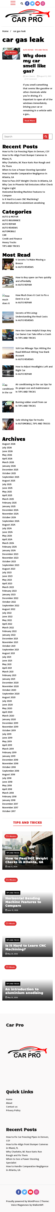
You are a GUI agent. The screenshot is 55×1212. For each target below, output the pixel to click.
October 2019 (9, 730)
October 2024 (9, 517)
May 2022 (7, 620)
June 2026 (7, 451)
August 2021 (8, 653)
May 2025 (7, 491)
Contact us (12, 1106)
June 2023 (7, 576)
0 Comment (32, 79)
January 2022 (8, 634)
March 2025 (8, 498)
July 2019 (6, 733)
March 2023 (8, 587)
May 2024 (7, 535)
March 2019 (8, 748)
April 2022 (7, 623)
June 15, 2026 (12, 910)
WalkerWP (38, 1204)
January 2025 (9, 506)
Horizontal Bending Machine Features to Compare (23, 901)
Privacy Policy (13, 1110)
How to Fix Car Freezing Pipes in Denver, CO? (25, 151)
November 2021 (10, 642)
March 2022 (8, 627)
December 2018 (10, 759)
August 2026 (8, 443)
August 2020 (8, 697)
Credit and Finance (12, 238)
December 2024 (10, 509)
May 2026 (7, 454)
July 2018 (6, 778)
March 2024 (8, 542)
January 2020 (9, 719)
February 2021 (9, 675)
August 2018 (8, 774)
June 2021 (7, 660)
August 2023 (8, 568)
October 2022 (9, 601)
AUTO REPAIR (28, 50)
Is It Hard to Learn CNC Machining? (20, 199)
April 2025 (7, 495)
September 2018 (10, 770)
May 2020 (7, 708)
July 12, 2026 (12, 866)
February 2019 (9, 752)
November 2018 (10, 763)
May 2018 (7, 785)
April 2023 (7, 583)
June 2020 (7, 704)
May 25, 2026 (12, 997)
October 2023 (9, 561)
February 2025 (9, 502)
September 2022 (10, 605)
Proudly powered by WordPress (23, 1201)
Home (9, 1099)
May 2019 (7, 741)
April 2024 (7, 539)
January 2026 (9, 465)
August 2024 (8, 524)
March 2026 (8, 462)
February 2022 (9, 631)
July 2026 (7, 447)
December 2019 (10, 722)
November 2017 (10, 807)
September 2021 (10, 649)
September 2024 (10, 520)
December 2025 (10, 469)
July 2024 (7, 528)
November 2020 (10, 686)
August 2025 (8, 480)
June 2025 (7, 487)
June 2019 (7, 737)
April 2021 (7, 667)
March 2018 (8, 792)
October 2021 (8, 645)
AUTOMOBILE (9, 231)
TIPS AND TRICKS (41, 50)
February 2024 (9, 546)
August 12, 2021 (44, 76)
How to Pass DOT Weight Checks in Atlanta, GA (27, 180)
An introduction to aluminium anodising (23, 202)
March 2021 (7, 671)
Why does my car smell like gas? (34, 63)
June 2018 (7, 781)
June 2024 (7, 531)
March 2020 (8, 715)
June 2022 (7, 616)
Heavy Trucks (9, 242)
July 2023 (7, 572)
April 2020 (7, 711)
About (9, 1102)
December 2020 (10, 682)
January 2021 (8, 678)
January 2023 (9, 594)
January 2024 (9, 550)
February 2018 (9, 796)
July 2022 (6, 612)
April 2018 (7, 789)
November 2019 (10, 726)
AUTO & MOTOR (10, 216)
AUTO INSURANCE (11, 220)
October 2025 (9, 473)
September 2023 (10, 565)
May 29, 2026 (12, 954)
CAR (4, 234)
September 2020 (10, 693)
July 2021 (6, 656)
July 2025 (7, 484)
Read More (30, 120)
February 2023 (9, 590)
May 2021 (6, 664)
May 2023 (7, 579)
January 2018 (8, 800)
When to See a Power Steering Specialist (24, 169)
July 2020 (7, 700)
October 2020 (9, 689)
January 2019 (8, 755)
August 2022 (8, 609)
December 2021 (10, 638)
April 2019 (7, 744)
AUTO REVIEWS (10, 227)
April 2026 (7, 458)
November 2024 (10, 513)
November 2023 (10, 557)
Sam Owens (30, 76)
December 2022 (10, 598)
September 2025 (10, 476)
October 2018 (9, 767)
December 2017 (10, 803)
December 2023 (10, 554)
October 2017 (9, 811)
